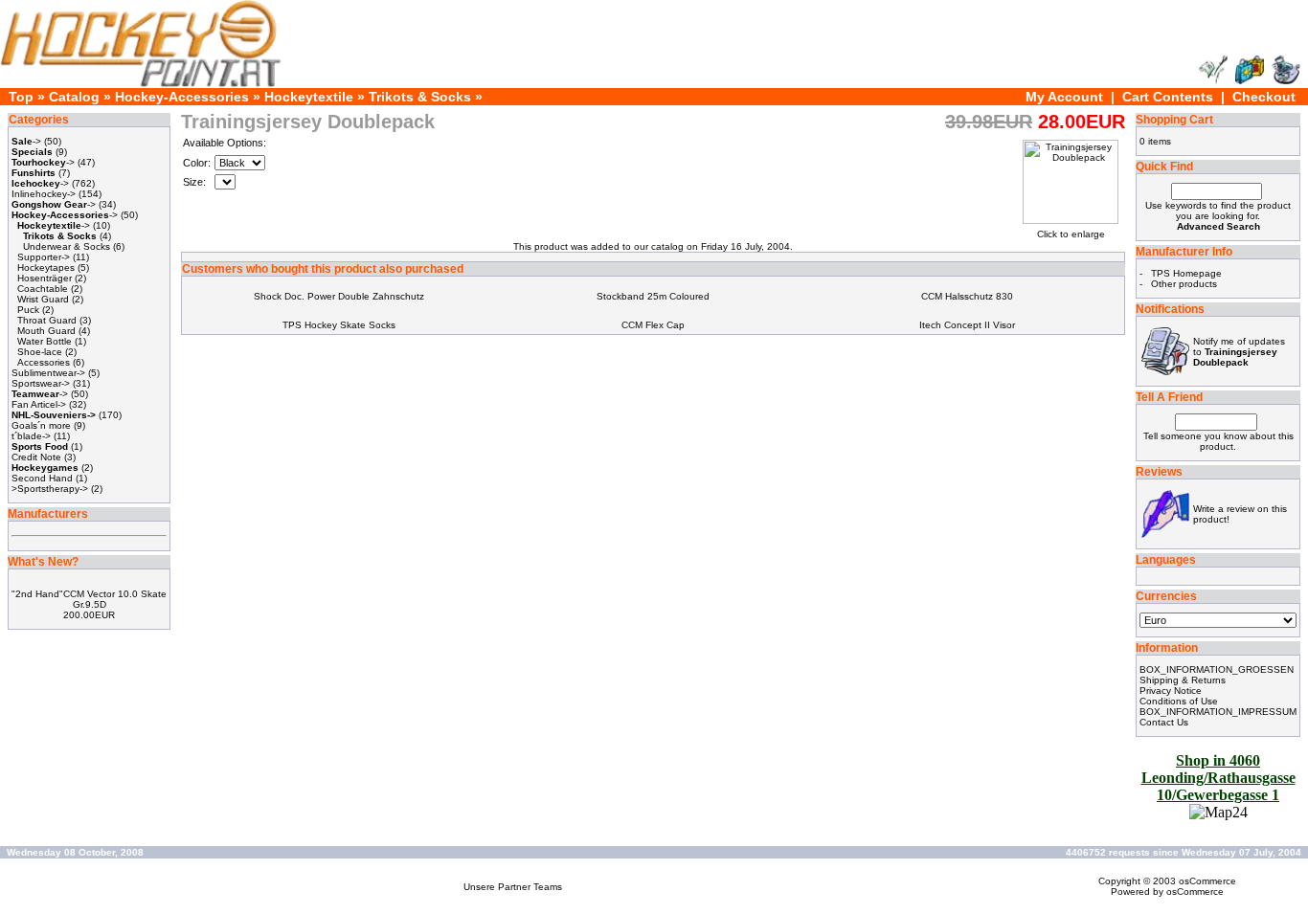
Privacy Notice (1170, 690)
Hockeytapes (46, 267)
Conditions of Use (1178, 701)
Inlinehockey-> (43, 194)
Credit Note (36, 457)
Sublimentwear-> (48, 373)
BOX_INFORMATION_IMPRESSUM (1218, 711)
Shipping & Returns (1182, 680)
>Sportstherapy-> (49, 488)
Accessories (43, 362)
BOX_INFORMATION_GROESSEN (1216, 669)
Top (21, 96)
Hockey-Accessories (182, 96)
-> (26, 141)
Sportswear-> (40, 383)
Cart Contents (1167, 96)
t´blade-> (31, 436)
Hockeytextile (308, 96)
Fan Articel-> (38, 404)
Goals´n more (41, 425)
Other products (1184, 284)
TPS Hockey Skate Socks (338, 325)
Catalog (74, 96)
